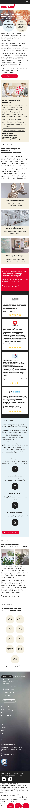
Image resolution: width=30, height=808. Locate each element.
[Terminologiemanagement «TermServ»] (15, 522)
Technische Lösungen (8, 710)
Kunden (3, 736)
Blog (2, 730)
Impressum (15, 773)
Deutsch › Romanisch (20, 639)
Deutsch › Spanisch (20, 629)
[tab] (7, 677)
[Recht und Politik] (15, 190)
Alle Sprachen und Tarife (11, 667)
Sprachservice (5, 707)
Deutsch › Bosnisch (15, 659)
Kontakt (3, 727)
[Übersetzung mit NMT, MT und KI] (15, 486)
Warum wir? (4, 719)
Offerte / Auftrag (9, 701)
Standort (7, 695)
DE (27, 2)
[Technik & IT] (15, 218)
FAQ (2, 733)
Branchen (4, 713)
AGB (22, 773)
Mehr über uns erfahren (10, 596)
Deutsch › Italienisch (10, 629)
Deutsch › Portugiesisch (10, 639)
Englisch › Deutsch (20, 649)
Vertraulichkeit (21, 775)
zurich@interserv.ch (11, 692)
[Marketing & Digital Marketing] (15, 245)
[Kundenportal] (15, 469)
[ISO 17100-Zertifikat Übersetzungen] (4, 762)
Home (3, 724)
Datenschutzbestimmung (8, 775)
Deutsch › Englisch (10, 619)
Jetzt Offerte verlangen (10, 76)
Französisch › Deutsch (10, 649)
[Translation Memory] (15, 505)
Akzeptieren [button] (4, 795)
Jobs (2, 739)
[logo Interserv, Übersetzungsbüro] (8, 5)
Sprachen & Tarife (6, 716)
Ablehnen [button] (13, 795)
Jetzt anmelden (7, 754)
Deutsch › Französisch (20, 619)
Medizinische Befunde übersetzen (14, 130)
